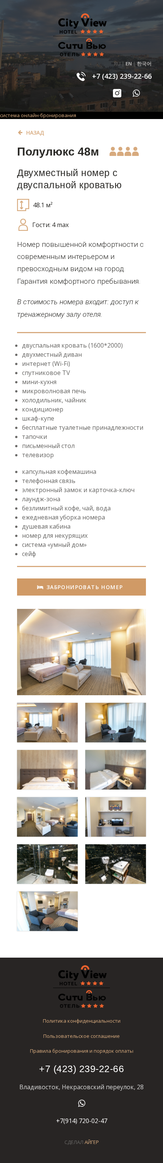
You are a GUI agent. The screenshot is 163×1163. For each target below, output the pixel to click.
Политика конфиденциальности (82, 1020)
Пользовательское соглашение (81, 1036)
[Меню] (20, 81)
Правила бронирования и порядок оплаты (81, 1050)
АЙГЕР (92, 1142)
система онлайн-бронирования (38, 115)
